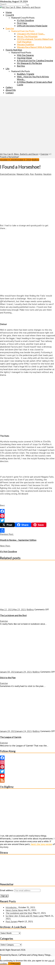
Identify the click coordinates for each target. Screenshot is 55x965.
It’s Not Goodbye (25, 20)
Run (32, 174)
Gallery (9, 87)
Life (7, 68)
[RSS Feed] (27, 780)
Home (9, 12)
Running (38, 174)
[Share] (27, 530)
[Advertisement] (27, 123)
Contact (10, 92)
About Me (11, 90)
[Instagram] (27, 762)
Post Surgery (11, 921)
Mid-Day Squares (25, 55)
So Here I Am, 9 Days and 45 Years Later (25, 915)
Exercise (10, 28)
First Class (22, 23)
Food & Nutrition (14, 49)
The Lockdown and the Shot (19, 913)
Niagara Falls (22, 174)
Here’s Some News (14, 910)
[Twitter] (27, 520)
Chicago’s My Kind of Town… (31, 33)
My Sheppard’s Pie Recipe (29, 63)
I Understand (14, 963)
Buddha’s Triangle (25, 73)
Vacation (47, 174)
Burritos (21, 65)
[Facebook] (27, 511)
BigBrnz (35, 159)
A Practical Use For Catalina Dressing (35, 60)
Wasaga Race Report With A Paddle (34, 47)
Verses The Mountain (27, 36)
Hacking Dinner (24, 57)
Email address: (7, 890)
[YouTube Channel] (27, 776)
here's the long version (41, 844)
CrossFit (10, 15)
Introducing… (12, 907)
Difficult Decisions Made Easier (32, 25)
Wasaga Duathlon (25, 44)
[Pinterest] (27, 516)
